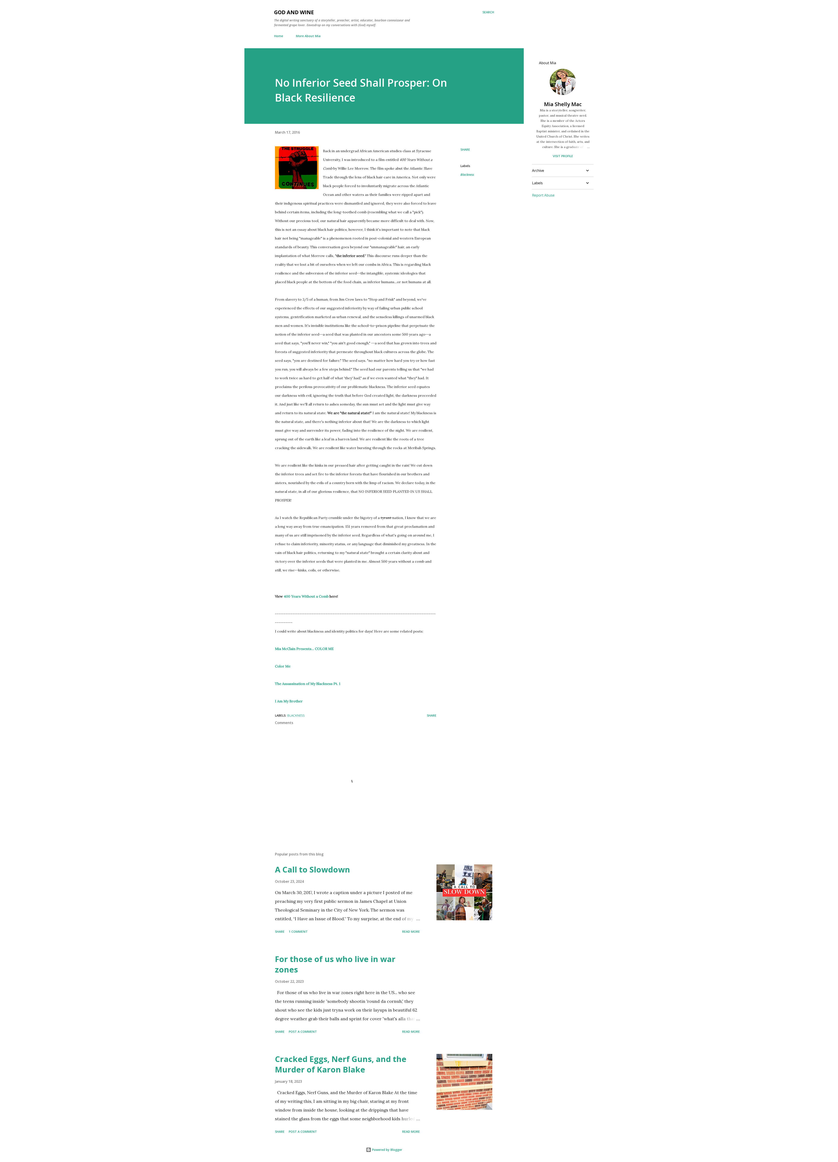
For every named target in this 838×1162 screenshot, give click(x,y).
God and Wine (294, 12)
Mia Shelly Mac (563, 104)
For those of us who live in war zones (335, 964)
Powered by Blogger (386, 1150)
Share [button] (465, 149)
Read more (411, 931)
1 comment (298, 931)
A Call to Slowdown (312, 869)
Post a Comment (303, 1031)
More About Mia (308, 36)
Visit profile (563, 156)
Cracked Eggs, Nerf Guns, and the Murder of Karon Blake (340, 1064)
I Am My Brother (289, 701)
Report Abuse (543, 195)
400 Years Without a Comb (306, 596)
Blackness (467, 174)
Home (278, 36)
